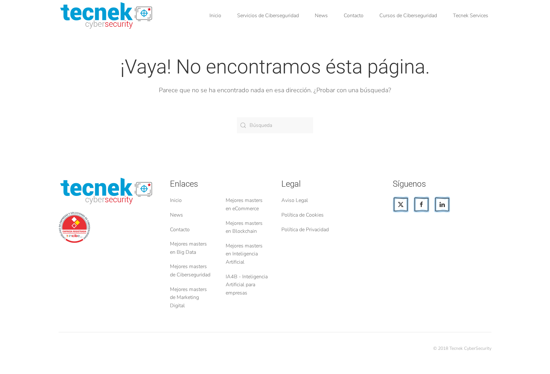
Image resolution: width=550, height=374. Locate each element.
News (321, 15)
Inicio (215, 15)
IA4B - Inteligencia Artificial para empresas (247, 284)
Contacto (353, 15)
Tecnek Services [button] (470, 15)
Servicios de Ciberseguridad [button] (268, 15)
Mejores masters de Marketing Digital (188, 297)
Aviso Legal (294, 200)
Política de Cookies (302, 214)
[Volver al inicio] (107, 16)
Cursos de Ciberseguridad (408, 15)
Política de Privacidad (305, 229)
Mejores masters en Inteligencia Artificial (244, 254)
